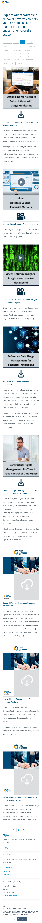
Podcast (12, 63)
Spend (16, 42)
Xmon (18, 55)
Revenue (6, 46)
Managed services (32, 46)
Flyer (30, 55)
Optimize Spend (16, 50)
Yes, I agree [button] (21, 919)
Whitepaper (16, 59)
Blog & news (6, 871)
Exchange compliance (18, 46)
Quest (24, 55)
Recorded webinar (28, 59)
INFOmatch (27, 50)
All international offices (10, 896)
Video (5, 63)
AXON (35, 50)
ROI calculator (7, 868)
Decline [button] (32, 919)
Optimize (6, 50)
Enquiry (30, 42)
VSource (20, 63)
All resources (7, 42)
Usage (22, 42)
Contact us (6, 875)
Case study (7, 59)
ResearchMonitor (8, 55)
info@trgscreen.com (9, 848)
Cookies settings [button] (10, 919)
